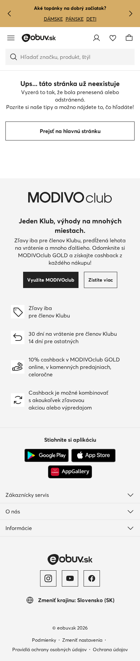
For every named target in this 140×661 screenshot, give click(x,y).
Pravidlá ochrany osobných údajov (49, 649)
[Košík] (129, 38)
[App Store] (93, 455)
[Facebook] (92, 578)
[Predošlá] (9, 13)
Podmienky (44, 640)
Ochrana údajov (110, 649)
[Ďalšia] (130, 13)
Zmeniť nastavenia (82, 640)
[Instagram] (48, 578)
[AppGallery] (70, 472)
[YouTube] (70, 578)
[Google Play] (46, 455)
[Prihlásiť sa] (96, 38)
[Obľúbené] (113, 38)
